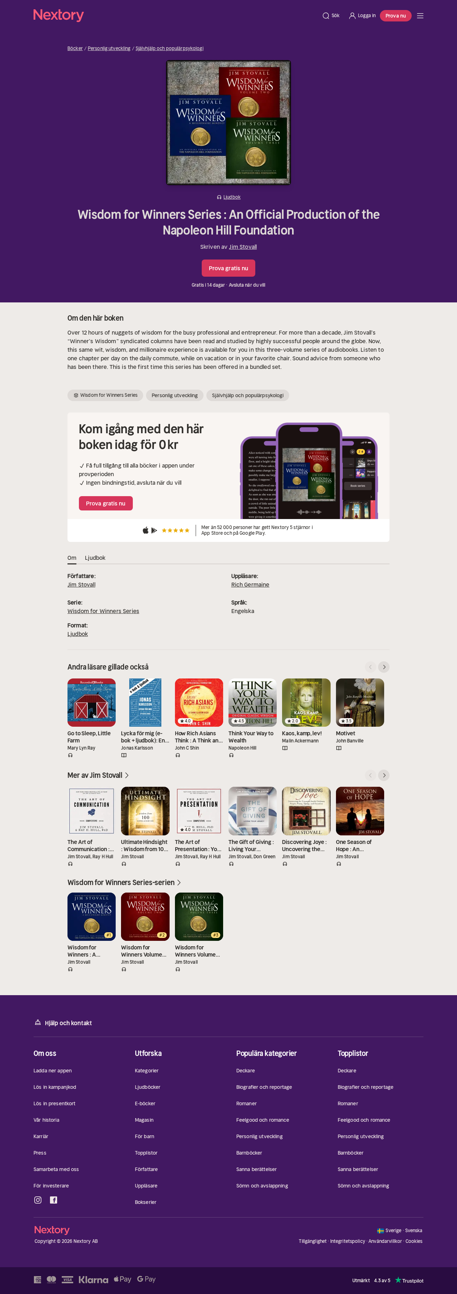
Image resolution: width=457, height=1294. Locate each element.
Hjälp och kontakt (68, 1023)
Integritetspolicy (347, 1241)
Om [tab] (71, 557)
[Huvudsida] (420, 15)
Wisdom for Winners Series (103, 610)
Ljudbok (77, 633)
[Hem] (175, 15)
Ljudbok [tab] (95, 557)
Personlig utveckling (109, 48)
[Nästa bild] (384, 667)
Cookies (414, 1241)
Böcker (75, 48)
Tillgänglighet (313, 1241)
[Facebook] (53, 1200)
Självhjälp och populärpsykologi (170, 48)
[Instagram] (38, 1200)
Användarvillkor (385, 1241)
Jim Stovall (243, 246)
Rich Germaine (250, 584)
